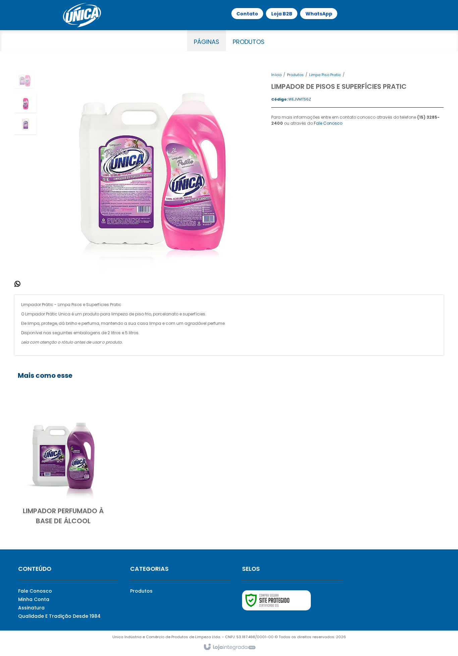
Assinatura (31, 607)
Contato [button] (247, 13)
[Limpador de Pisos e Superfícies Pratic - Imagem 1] (24, 79)
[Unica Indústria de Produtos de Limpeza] (82, 15)
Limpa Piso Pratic (325, 74)
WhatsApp (318, 13)
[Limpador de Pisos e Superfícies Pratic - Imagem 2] (25, 103)
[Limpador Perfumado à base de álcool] (63, 465)
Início (276, 74)
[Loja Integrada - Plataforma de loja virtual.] (229, 647)
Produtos (295, 74)
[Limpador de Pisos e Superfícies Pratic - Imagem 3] (25, 124)
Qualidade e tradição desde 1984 (59, 616)
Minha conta (33, 599)
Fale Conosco (328, 123)
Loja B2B (281, 13)
